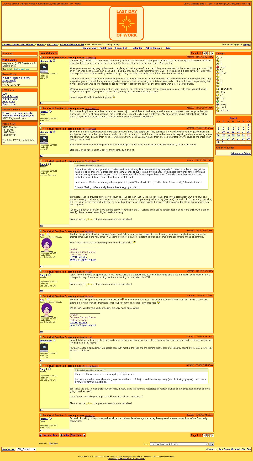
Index (66, 435)
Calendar (137, 48)
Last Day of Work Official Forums (18, 44)
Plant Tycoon (8, 104)
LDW (4, 94)
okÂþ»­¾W (140, 459)
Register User (89, 48)
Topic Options (47, 53)
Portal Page (105, 48)
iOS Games (52, 44)
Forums (41, 44)
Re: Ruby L (89, 231)
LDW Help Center (78, 257)
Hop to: (147, 444)
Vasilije (5, 113)
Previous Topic (50, 435)
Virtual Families (10, 96)
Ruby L (44, 164)
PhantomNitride (10, 115)
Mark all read (8, 449)
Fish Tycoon (8, 101)
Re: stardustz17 (91, 108)
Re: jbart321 (90, 58)
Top (41, 103)
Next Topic (77, 435)
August (233, 118)
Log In (247, 44)
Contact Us (211, 449)
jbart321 (44, 112)
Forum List (121, 48)
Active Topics (152, 48)
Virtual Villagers (10, 99)
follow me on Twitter (241, 153)
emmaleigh (16, 113)
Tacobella (28, 113)
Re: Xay (88, 272)
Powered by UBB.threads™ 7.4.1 (122, 459)
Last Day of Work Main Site (232, 449)
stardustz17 (46, 61)
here (147, 234)
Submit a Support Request (83, 259)
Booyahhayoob (26, 115)
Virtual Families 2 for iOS (72, 44)
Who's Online (9, 60)
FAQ (168, 48)
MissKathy (53, 443)
